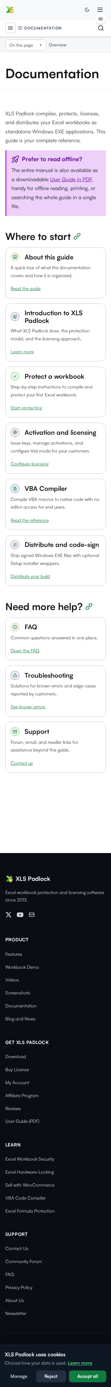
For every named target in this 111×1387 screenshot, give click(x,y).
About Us (14, 1300)
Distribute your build (30, 576)
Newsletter (15, 1313)
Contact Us (16, 1248)
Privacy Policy (18, 1287)
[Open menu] (100, 9)
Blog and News (20, 1019)
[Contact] (31, 916)
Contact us (22, 763)
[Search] (101, 28)
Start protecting (26, 408)
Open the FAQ (25, 651)
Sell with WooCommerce (29, 1185)
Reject (50, 1376)
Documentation (43, 28)
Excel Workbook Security (29, 1159)
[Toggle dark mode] (87, 9)
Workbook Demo (22, 967)
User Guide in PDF (71, 179)
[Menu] (10, 28)
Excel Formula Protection (30, 1211)
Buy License (17, 1069)
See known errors (28, 707)
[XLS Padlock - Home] (10, 9)
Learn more (22, 351)
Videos (12, 980)
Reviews (13, 1108)
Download (15, 1056)
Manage (19, 1376)
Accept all (87, 1376)
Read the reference (30, 520)
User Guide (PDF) (22, 1121)
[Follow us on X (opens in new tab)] (8, 916)
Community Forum (23, 1261)
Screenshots (17, 993)
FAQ (9, 1274)
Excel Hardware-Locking (29, 1172)
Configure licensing (30, 464)
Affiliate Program (22, 1095)
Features (13, 954)
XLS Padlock (33, 878)
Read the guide (26, 288)
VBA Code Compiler (25, 1198)
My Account (17, 1082)
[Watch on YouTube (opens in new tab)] (20, 916)
